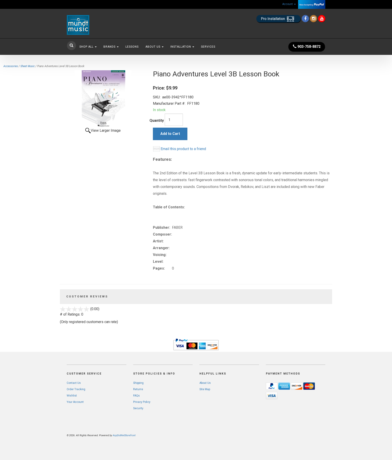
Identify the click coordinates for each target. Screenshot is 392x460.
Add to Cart (170, 133)
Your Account (75, 402)
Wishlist (72, 395)
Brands (109, 46)
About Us (153, 46)
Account (288, 4)
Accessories (10, 66)
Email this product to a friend (183, 149)
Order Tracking (76, 389)
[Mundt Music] (107, 25)
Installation (181, 46)
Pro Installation (273, 19)
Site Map (204, 389)
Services (208, 46)
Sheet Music (27, 66)
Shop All (86, 46)
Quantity (156, 120)
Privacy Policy (141, 402)
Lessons (132, 46)
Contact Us (74, 383)
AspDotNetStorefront (124, 435)
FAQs (136, 395)
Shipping (138, 383)
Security (138, 408)
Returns (138, 389)
